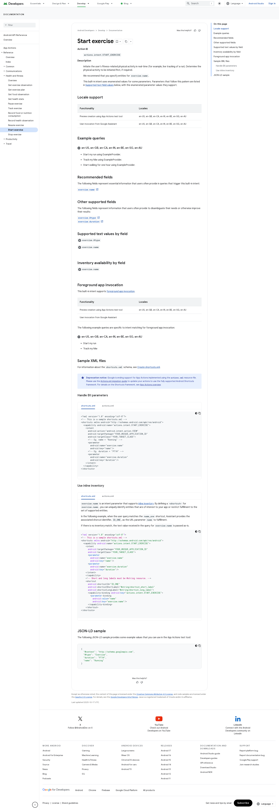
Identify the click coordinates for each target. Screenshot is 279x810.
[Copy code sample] (199, 413)
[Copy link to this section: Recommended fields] (115, 177)
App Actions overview (150, 384)
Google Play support (249, 760)
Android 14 (166, 764)
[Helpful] (195, 30)
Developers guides (208, 758)
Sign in (272, 3)
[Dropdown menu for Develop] (90, 3)
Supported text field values (99, 85)
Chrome (92, 790)
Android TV (126, 769)
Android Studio (256, 3)
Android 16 (166, 755)
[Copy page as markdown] (126, 41)
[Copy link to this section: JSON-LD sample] (109, 631)
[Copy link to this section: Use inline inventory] (107, 486)
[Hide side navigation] (35, 805)
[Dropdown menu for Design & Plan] (70, 3)
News (45, 769)
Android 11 (166, 778)
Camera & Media (90, 764)
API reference (206, 762)
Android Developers (85, 30)
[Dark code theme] (196, 413)
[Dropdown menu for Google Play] (113, 3)
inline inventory (145, 503)
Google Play (103, 3)
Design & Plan (59, 3)
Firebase (106, 790)
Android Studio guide (210, 753)
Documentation (13, 14)
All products (149, 790)
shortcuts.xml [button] (88, 405)
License (55, 803)
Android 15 (166, 760)
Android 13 (166, 769)
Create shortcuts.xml (148, 367)
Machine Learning (90, 755)
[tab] (88, 405)
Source (46, 764)
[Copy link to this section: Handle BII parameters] (111, 395)
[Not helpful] (199, 30)
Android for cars (128, 764)
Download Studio (208, 767)
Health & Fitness (89, 760)
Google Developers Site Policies (124, 697)
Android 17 (166, 750)
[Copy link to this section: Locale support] (106, 97)
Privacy (85, 769)
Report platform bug (249, 750)
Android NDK (206, 772)
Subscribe (243, 803)
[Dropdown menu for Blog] (132, 3)
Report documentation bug (252, 755)
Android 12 (166, 774)
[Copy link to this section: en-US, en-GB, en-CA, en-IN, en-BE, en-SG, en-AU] (145, 148)
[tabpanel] (139, 444)
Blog (126, 3)
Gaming (86, 750)
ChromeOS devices (130, 760)
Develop (81, 3)
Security (46, 760)
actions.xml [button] (108, 405)
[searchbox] (19, 25)
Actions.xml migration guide (114, 381)
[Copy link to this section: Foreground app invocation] (126, 285)
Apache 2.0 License (83, 697)
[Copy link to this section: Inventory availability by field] (128, 263)
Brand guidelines (70, 803)
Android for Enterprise (53, 755)
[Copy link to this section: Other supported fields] (119, 202)
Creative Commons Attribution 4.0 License (154, 694)
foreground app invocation (121, 291)
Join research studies (249, 764)
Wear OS (125, 755)
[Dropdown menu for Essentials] (45, 3)
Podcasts (47, 778)
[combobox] (199, 3)
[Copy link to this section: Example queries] (108, 138)
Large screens (127, 750)
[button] (19, 52)
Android (46, 750)
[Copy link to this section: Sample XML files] (109, 361)
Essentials (35, 3)
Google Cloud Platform (126, 790)
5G (83, 774)
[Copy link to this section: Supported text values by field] (130, 234)
